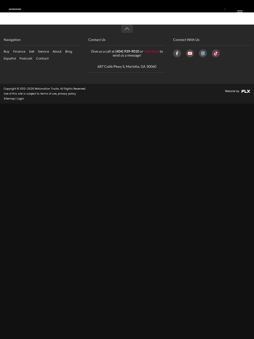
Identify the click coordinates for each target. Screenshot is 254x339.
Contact (42, 58)
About (57, 51)
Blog (68, 51)
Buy (6, 51)
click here (151, 51)
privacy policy (67, 94)
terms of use (48, 94)
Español (10, 58)
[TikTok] (216, 53)
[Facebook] (177, 53)
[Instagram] (203, 53)
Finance (19, 51)
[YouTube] (190, 53)
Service (43, 51)
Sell (31, 51)
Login (20, 99)
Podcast (26, 58)
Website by (232, 91)
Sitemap (9, 99)
